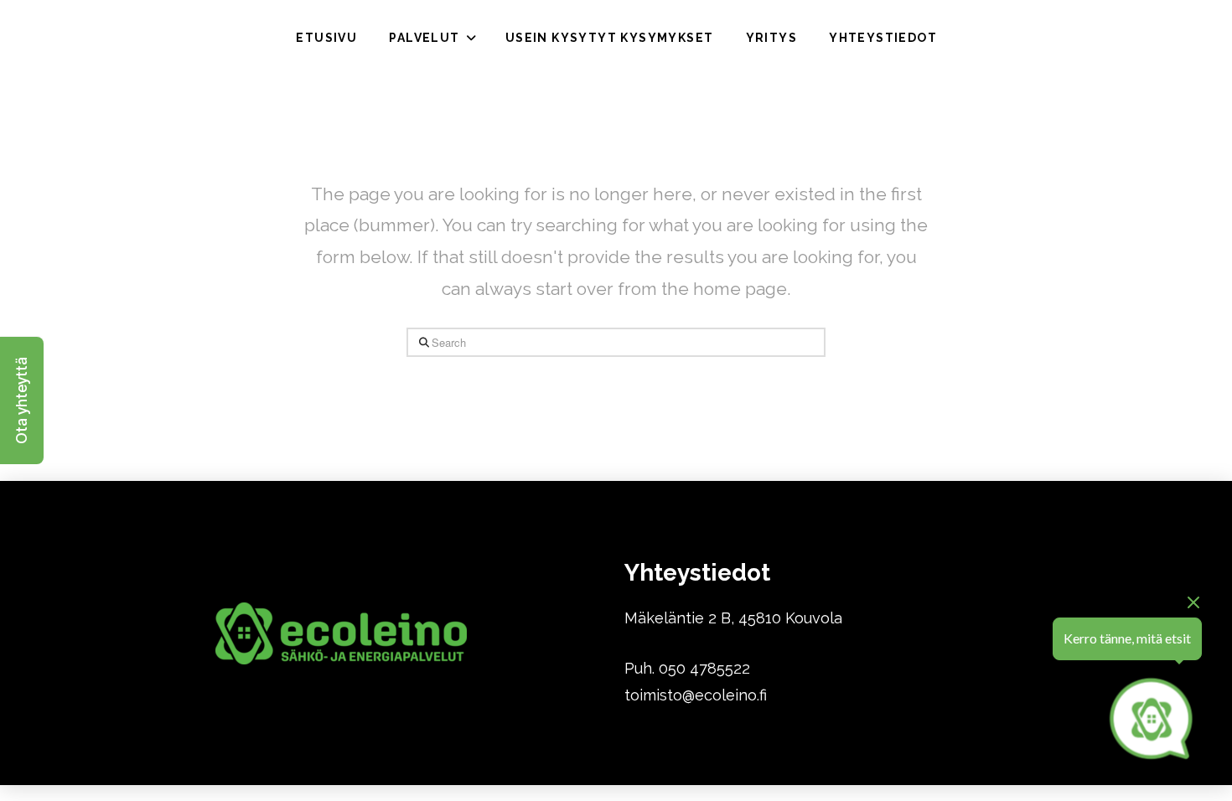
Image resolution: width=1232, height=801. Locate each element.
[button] (22, 400)
